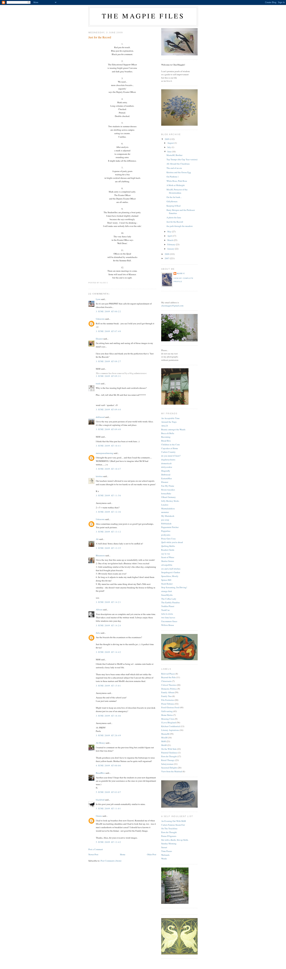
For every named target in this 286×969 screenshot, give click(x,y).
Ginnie (99, 815)
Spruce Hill (166, 579)
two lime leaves (168, 617)
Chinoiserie (166, 681)
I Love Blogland (168, 722)
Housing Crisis (167, 718)
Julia (98, 632)
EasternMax (166, 478)
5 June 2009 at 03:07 (108, 792)
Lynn (98, 299)
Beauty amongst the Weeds (173, 429)
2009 (167, 139)
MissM (164, 737)
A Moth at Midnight (176, 185)
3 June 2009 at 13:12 (108, 531)
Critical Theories (168, 684)
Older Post (151, 854)
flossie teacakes (168, 489)
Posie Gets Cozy (168, 538)
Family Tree (166, 696)
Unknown (100, 318)
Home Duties (167, 715)
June (169, 151)
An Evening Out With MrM (173, 821)
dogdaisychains (168, 459)
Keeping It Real (174, 205)
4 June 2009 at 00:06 (108, 765)
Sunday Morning (168, 843)
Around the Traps (169, 421)
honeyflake (166, 493)
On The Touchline (169, 828)
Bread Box (166, 440)
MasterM (165, 733)
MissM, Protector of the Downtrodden (177, 191)
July (169, 147)
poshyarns (165, 534)
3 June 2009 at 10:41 (108, 445)
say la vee (165, 553)
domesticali (166, 463)
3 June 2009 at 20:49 (108, 735)
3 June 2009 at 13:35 (108, 548)
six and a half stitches (170, 568)
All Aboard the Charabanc (178, 163)
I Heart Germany (168, 497)
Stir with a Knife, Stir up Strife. (175, 839)
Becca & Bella (167, 433)
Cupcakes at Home (169, 448)
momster (165, 512)
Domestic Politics (169, 688)
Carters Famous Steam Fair (173, 824)
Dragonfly (165, 470)
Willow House (167, 625)
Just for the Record (99, 37)
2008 (167, 254)
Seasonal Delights (169, 767)
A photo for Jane (174, 217)
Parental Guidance (169, 752)
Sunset (164, 847)
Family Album (167, 692)
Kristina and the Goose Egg (179, 172)
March (170, 240)
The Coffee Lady (168, 598)
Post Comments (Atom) (111, 860)
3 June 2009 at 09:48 (108, 429)
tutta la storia (167, 613)
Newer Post (93, 854)
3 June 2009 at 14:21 (108, 602)
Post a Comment (95, 849)
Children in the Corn (170, 444)
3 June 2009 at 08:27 (108, 361)
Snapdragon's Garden (170, 572)
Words (164, 858)
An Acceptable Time (170, 418)
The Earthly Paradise (170, 602)
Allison (99, 609)
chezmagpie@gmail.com (172, 305)
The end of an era (174, 168)
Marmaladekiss (168, 508)
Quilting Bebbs (168, 546)
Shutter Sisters (167, 561)
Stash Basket (167, 583)
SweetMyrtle (167, 594)
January (171, 248)
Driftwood (165, 474)
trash (98, 383)
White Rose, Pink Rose (177, 180)
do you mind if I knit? (171, 455)
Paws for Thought (169, 756)
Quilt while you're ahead (172, 542)
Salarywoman (167, 763)
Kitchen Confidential (170, 726)
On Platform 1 (173, 176)
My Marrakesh (167, 515)
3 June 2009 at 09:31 (108, 376)
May (169, 231)
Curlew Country (168, 451)
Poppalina (165, 530)
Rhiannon (100, 555)
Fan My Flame (167, 485)
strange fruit (166, 591)
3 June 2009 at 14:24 (108, 625)
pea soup (165, 519)
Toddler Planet (167, 606)
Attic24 (164, 425)
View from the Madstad (171, 771)
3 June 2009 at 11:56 (108, 495)
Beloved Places (168, 673)
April (169, 235)
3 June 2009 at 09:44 (108, 409)
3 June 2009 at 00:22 (108, 311)
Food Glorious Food (170, 707)
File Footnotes (167, 699)
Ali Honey (100, 742)
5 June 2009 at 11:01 (108, 808)
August (170, 142)
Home (122, 854)
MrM (163, 741)
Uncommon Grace (169, 621)
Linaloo (164, 504)
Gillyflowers (172, 201)
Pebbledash (166, 523)
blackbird (100, 799)
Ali (97, 539)
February (171, 244)
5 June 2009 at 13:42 (108, 842)
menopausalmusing (104, 453)
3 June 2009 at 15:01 (108, 685)
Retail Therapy (168, 760)
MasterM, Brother (174, 155)
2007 (167, 258)
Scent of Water (167, 557)
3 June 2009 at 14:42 (108, 652)
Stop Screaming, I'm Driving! (174, 587)
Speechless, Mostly (169, 576)
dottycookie (166, 466)
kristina (99, 476)
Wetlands (165, 854)
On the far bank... (174, 197)
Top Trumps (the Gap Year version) (182, 159)
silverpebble (166, 564)
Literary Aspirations (170, 730)
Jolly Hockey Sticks (170, 500)
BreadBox (100, 772)
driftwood (100, 417)
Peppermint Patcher (170, 527)
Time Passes (166, 851)
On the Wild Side (169, 748)
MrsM (164, 745)
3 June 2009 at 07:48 (108, 331)
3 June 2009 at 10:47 (108, 468)
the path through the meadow (180, 226)
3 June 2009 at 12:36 (108, 511)
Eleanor (99, 338)
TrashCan (165, 610)
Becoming (165, 436)
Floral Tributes (167, 703)
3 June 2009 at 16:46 (108, 715)
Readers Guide (167, 549)
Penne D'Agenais (168, 836)
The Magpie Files (143, 15)
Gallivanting (167, 711)
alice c (181, 273)
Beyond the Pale (168, 677)
